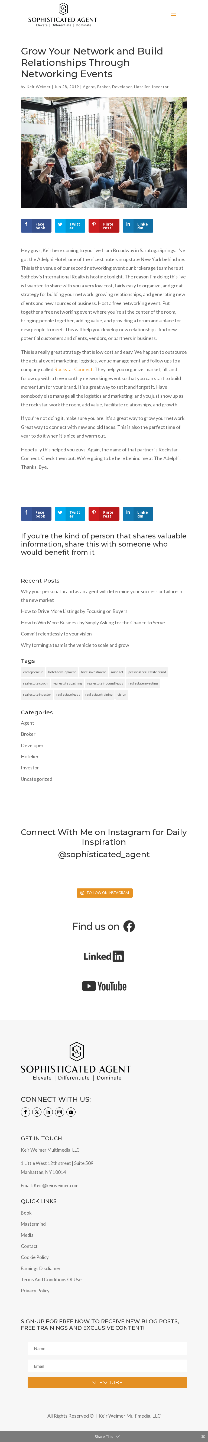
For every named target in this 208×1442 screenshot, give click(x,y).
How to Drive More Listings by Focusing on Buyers (74, 611)
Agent (89, 86)
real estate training (98, 694)
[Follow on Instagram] (59, 1112)
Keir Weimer (39, 86)
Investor (160, 86)
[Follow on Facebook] (25, 1112)
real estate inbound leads (105, 683)
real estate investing (143, 683)
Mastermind (33, 1224)
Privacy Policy (35, 1290)
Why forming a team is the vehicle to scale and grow (75, 645)
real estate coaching (67, 683)
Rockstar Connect (73, 369)
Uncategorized (36, 779)
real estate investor (37, 694)
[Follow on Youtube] (71, 1112)
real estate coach (35, 683)
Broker (103, 86)
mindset (117, 672)
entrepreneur (33, 672)
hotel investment (93, 672)
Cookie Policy (35, 1257)
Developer (122, 86)
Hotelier (142, 86)
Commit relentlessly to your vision (56, 634)
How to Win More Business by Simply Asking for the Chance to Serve (93, 622)
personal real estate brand (147, 672)
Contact (29, 1246)
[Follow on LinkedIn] (48, 1112)
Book (26, 1213)
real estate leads (68, 694)
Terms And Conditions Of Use (51, 1279)
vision (122, 694)
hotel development (62, 672)
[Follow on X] (36, 1112)
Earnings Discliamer (41, 1268)
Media (27, 1235)
